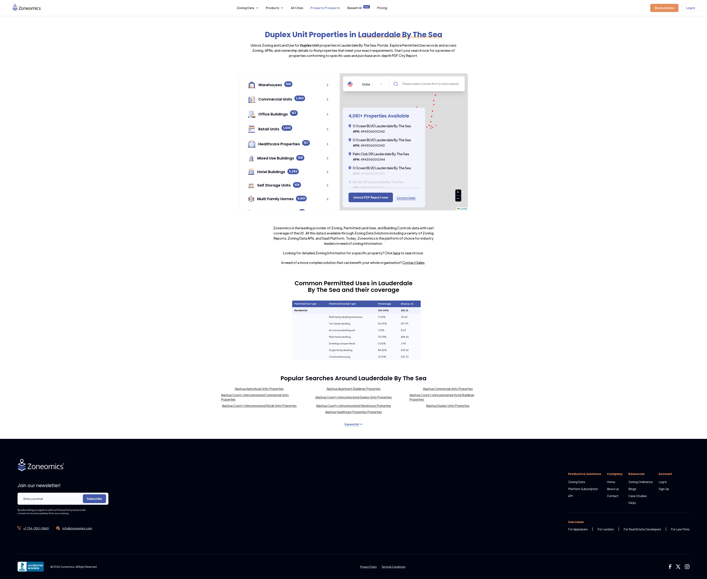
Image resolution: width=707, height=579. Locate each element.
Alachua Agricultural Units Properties (259, 389)
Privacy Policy (368, 566)
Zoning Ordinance (640, 482)
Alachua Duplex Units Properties (447, 406)
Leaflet (463, 208)
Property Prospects (325, 8)
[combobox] (362, 84)
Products (272, 8)
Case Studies (637, 496)
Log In (663, 482)
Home (611, 482)
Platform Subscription (583, 489)
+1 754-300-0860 (36, 528)
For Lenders (605, 529)
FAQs (632, 503)
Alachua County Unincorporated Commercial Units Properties (255, 397)
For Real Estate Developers (642, 529)
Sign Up (664, 489)
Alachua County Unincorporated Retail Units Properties (259, 406)
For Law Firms (680, 529)
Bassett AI (358, 8)
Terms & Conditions (393, 566)
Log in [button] (690, 8)
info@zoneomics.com (77, 528)
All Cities (297, 8)
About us (613, 489)
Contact (612, 496)
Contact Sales (413, 262)
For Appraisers (578, 529)
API (570, 496)
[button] (664, 8)
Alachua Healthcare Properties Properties (353, 412)
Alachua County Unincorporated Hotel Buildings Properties (441, 397)
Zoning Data (245, 8)
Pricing (382, 8)
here (396, 253)
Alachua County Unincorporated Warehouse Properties (353, 406)
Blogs (632, 489)
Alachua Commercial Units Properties (448, 389)
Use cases (576, 522)
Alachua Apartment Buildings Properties (354, 389)
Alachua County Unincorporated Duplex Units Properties (353, 397)
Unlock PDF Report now (370, 197)
